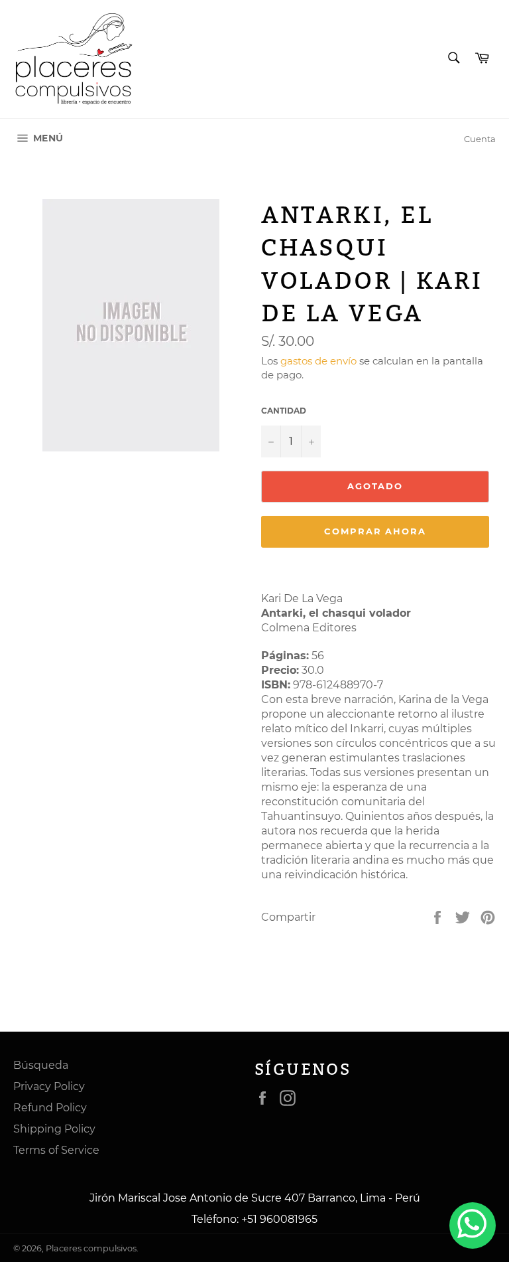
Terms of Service (56, 1150)
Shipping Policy (54, 1129)
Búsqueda (40, 1065)
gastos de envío (318, 361)
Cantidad (283, 411)
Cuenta (480, 138)
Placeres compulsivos (91, 1248)
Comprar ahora (375, 531)
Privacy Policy (49, 1086)
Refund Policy (50, 1107)
